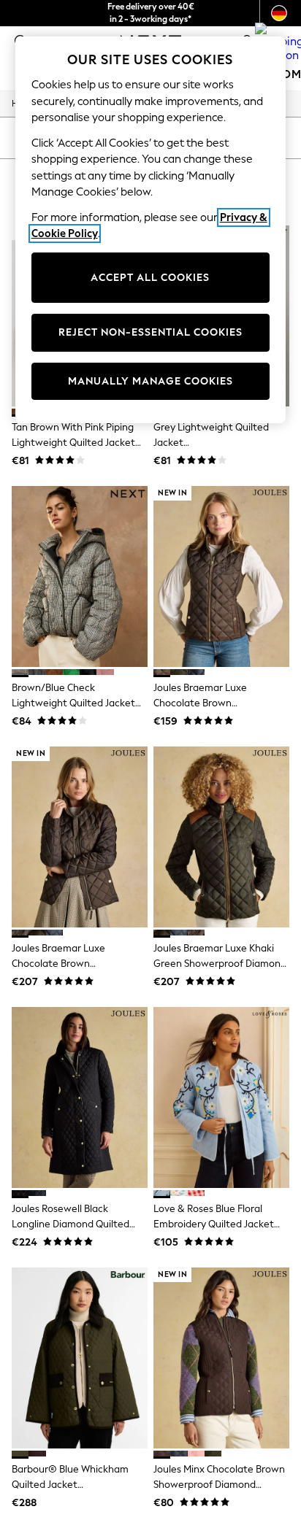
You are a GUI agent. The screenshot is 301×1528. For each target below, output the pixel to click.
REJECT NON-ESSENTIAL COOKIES (150, 332)
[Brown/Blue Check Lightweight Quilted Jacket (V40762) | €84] (80, 576)
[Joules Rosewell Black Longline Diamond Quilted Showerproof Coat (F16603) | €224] (80, 1097)
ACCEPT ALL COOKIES (150, 277)
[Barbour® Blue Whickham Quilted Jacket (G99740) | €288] (80, 1357)
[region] (150, 229)
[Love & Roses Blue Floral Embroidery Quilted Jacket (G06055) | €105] (221, 1097)
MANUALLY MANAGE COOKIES (150, 381)
